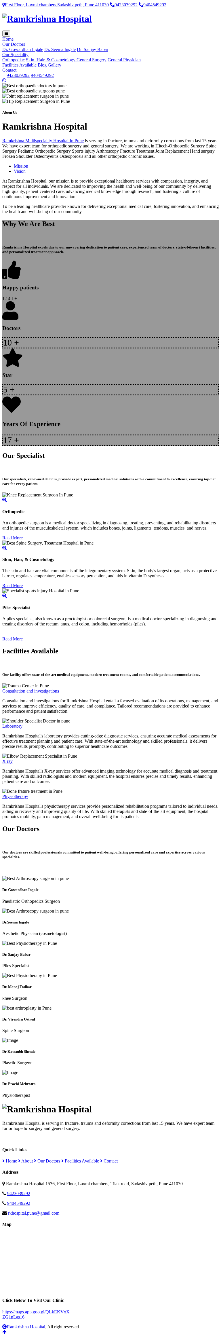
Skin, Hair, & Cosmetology (51, 59)
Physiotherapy (15, 796)
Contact (9, 70)
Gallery (54, 64)
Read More (12, 537)
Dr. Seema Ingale (60, 49)
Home (8, 39)
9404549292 (154, 4)
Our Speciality (15, 54)
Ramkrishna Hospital (26, 1326)
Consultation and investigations (30, 691)
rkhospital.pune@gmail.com (33, 1213)
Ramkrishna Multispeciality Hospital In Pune (43, 140)
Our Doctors (13, 44)
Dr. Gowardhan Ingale (22, 49)
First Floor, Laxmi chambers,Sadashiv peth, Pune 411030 (57, 4)
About (26, 1160)
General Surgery (91, 59)
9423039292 (126, 4)
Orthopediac (13, 59)
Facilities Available (19, 64)
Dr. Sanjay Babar (92, 49)
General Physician (124, 59)
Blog (42, 64)
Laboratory (12, 726)
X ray (7, 761)
